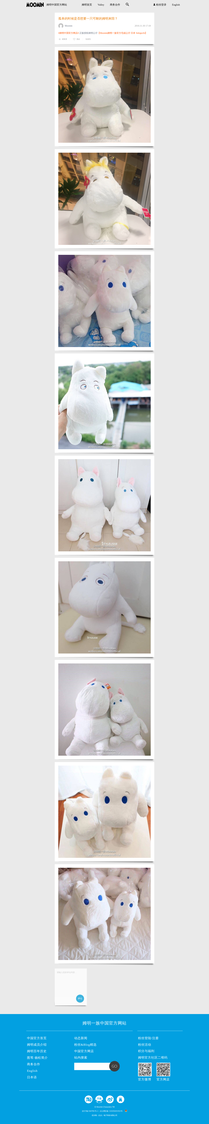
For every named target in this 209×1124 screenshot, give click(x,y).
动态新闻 (80, 1038)
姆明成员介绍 (37, 1044)
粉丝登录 (161, 4)
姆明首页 (87, 4)
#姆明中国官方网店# (68, 33)
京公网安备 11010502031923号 (111, 1111)
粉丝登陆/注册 (148, 1038)
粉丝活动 (144, 1044)
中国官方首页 (37, 1038)
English (176, 4)
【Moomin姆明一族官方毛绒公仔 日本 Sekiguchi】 (122, 33)
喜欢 (78, 39)
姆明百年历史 (37, 1051)
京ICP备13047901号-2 (90, 1111)
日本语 (32, 1077)
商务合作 (115, 4)
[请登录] (71, 986)
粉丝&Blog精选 (85, 1044)
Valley (101, 4)
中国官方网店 (84, 1051)
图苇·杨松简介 (37, 1057)
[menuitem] (87, 4)
